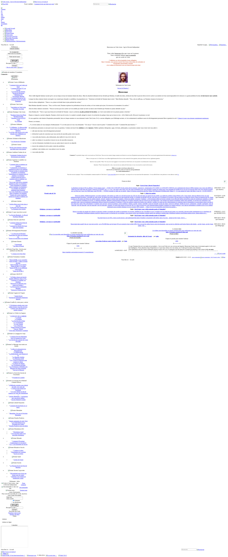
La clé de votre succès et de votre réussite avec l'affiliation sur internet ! (18, 133)
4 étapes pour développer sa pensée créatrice (18, 309)
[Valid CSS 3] (62, 555)
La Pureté (18, 318)
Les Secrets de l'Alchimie (18, 141)
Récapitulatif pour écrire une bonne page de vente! (18, 474)
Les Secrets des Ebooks (18, 91)
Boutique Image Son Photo (18, 115)
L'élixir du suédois (150, 193)
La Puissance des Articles (18, 209)
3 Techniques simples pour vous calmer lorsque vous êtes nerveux (18, 306)
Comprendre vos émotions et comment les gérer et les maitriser (18, 168)
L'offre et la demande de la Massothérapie (18, 349)
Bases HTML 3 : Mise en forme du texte (18, 262)
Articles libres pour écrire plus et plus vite (18, 205)
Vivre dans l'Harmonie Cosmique (18, 330)
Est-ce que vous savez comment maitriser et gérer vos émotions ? (18, 183)
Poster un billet (174, 234)
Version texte (23, 490)
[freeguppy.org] (31, 555)
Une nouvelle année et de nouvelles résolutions (18, 434)
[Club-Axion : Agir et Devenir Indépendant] (13, 1)
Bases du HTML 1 (18, 271)
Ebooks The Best (14, 514)
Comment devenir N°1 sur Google (18, 89)
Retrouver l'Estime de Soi (18, 290)
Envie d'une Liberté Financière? (150, 185)
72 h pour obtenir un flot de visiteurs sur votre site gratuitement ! (18, 393)
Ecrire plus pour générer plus (18, 207)
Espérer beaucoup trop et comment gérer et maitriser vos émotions (18, 179)
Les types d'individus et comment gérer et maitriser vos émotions (18, 192)
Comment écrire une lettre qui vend (44, 4)
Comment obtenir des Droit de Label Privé (18, 223)
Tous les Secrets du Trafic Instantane (18, 100)
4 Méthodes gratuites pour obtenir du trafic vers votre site (18, 386)
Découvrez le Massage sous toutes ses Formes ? (18, 284)
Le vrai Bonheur (18, 322)
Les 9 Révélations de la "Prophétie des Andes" (18, 423)
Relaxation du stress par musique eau (18, 236)
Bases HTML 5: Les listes (18, 266)
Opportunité (18, 244)
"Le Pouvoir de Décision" (18, 233)
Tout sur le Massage (18, 370)
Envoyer (14, 65)
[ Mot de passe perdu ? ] (14, 67)
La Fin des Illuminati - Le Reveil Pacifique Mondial (18, 215)
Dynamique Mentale (18, 96)
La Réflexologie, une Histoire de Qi (18, 354)
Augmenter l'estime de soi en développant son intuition (18, 156)
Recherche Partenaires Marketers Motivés (18, 298)
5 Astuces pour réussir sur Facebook (18, 389)
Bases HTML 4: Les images (18, 264)
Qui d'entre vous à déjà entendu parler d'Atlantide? (150, 209)
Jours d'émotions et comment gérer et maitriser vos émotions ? (18, 186)
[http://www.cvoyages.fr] (40, 1)
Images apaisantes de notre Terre (18, 421)
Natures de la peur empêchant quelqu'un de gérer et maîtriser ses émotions (18, 196)
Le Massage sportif (18, 358)
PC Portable (18, 121)
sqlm (176, 241)
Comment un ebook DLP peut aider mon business (18, 226)
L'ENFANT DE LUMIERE (18, 316)
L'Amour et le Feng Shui (18, 254)
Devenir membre (14, 48)
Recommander (23, 487)
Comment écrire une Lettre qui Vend (18, 86)
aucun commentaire (196, 257)
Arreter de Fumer (18, 460)
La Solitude (18, 319)
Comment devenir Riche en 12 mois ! (18, 406)
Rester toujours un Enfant (18, 327)
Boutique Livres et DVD (18, 118)
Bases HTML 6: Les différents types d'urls (18, 268)
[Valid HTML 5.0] (13, 555)
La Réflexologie (18, 352)
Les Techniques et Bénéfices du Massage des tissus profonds (18, 367)
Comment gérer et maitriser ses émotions (18, 165)
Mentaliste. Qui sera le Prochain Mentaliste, (18, 414)
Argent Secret (18, 296)
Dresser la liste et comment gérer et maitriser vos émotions (18, 171)
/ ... (215, 253)
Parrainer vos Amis (18, 109)
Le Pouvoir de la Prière (18, 321)
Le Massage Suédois (18, 357)
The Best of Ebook (18, 246)
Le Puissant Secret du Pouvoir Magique (18, 466)
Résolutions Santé (18, 432)
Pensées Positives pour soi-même (18, 426)
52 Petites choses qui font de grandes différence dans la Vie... (18, 277)
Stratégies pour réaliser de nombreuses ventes (18, 477)
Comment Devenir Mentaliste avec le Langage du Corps (18, 337)
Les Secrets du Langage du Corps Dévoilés (18, 340)
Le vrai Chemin (18, 324)
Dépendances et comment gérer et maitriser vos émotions (18, 174)
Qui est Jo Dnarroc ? (123, 88)
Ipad (18, 120)
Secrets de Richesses (18, 93)
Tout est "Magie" (18, 329)
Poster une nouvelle (75, 237)
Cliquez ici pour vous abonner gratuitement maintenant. (193, 118)
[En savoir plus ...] (51, 555)
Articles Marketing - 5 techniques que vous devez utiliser (18, 397)
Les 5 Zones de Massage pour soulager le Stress (18, 361)
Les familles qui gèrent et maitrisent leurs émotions (18, 189)
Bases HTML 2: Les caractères (18, 260)
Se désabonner (17, 502)
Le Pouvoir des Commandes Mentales (18, 287)
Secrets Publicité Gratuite (18, 399)
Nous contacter (23, 484)
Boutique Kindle (18, 116)
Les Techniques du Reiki (18, 365)
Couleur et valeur (18, 450)
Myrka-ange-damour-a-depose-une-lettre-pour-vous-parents (18, 148)
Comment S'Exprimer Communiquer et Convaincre (18, 442)
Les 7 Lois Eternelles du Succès (18, 444)
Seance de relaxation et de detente (18, 238)
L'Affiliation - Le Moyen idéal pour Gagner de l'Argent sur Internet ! (18, 129)
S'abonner (17, 500)
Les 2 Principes (18, 326)
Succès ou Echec (18, 453)
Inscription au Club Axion (18, 107)
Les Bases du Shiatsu (18, 363)
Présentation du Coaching (18, 452)
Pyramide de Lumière (18, 377)
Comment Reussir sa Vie (18, 98)
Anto (78, 246)
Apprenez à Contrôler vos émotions (18, 281)
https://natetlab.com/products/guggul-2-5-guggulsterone (77, 252)
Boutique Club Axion (14, 513)
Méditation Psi (18, 95)
